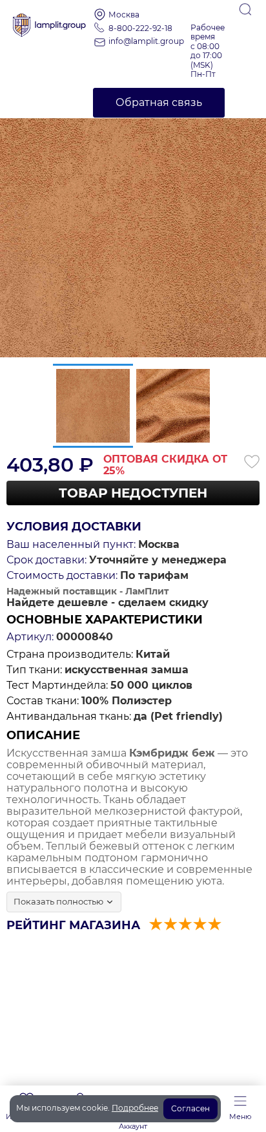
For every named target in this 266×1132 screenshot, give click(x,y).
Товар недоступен (133, 493)
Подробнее (135, 1108)
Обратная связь (159, 102)
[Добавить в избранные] (252, 461)
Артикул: (30, 637)
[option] (133, 224)
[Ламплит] (50, 21)
